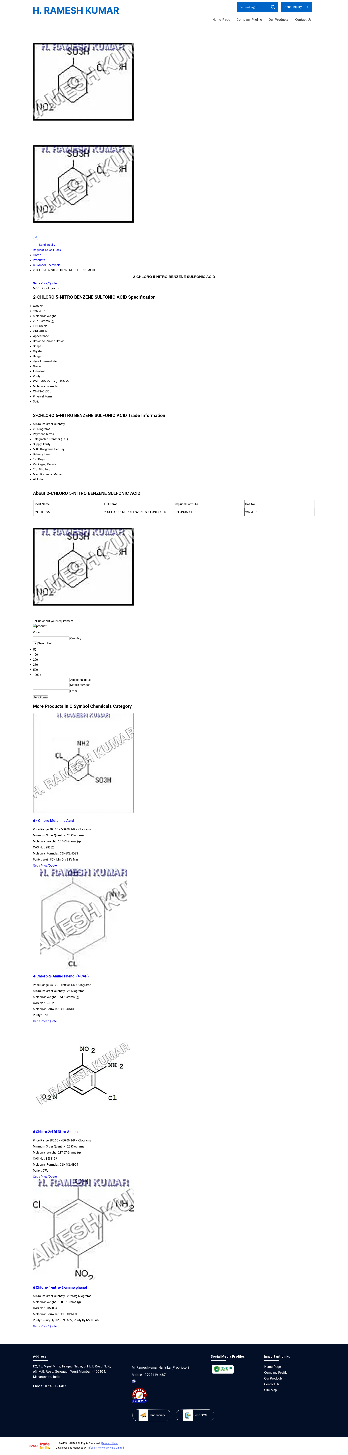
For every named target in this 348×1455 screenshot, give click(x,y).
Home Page (221, 20)
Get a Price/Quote (45, 283)
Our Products (279, 20)
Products (39, 260)
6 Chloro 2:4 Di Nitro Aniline (56, 1132)
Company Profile (249, 20)
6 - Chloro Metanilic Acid (53, 821)
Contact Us (303, 20)
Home (37, 255)
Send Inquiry (294, 7)
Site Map (270, 1390)
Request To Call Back (47, 250)
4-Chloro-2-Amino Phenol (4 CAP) (61, 976)
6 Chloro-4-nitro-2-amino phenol (60, 1288)
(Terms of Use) (109, 1443)
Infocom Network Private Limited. (106, 1447)
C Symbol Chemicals (46, 265)
